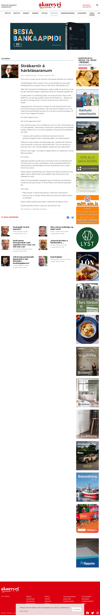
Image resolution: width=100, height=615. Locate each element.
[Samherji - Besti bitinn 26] (87, 329)
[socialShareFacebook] (68, 217)
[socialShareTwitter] (72, 217)
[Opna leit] (97, 5)
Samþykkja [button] (76, 609)
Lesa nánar (24, 611)
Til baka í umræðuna (10, 217)
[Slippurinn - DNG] (87, 553)
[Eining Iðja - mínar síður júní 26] (87, 210)
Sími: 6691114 (5, 596)
